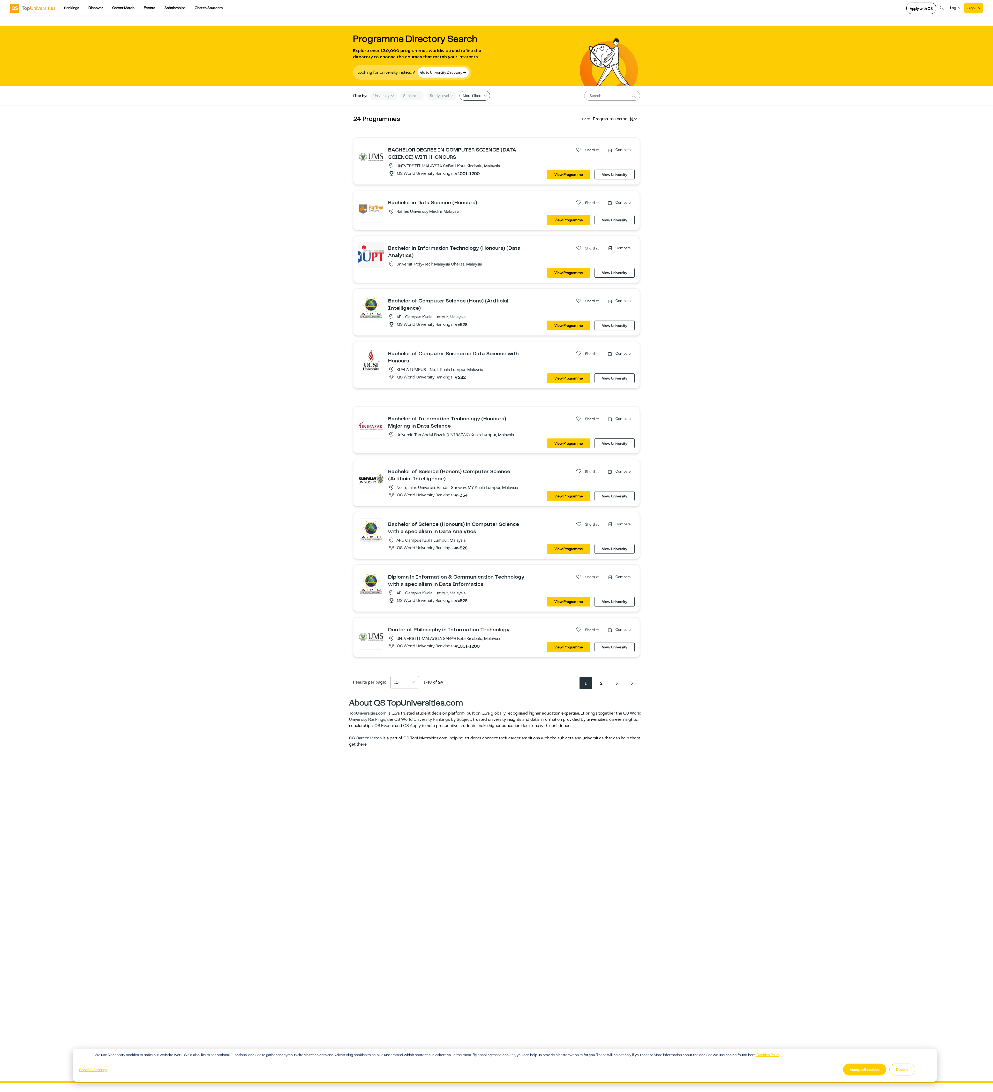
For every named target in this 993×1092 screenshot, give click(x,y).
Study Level (440, 95)
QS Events (384, 725)
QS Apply (412, 725)
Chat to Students (209, 7)
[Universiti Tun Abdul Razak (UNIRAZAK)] (371, 425)
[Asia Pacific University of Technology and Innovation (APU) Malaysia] (371, 307)
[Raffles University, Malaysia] (371, 209)
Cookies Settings (93, 1069)
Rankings (71, 7)
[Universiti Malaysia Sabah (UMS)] (371, 156)
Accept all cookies (864, 1069)
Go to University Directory (441, 72)
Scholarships (174, 7)
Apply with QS (921, 8)
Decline (902, 1069)
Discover (95, 7)
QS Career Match (365, 738)
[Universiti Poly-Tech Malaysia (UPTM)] (371, 254)
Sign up (973, 8)
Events (149, 7)
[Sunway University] (371, 478)
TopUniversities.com (368, 713)
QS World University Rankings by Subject (432, 719)
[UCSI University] (371, 360)
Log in (955, 7)
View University (614, 174)
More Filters (473, 95)
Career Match (123, 7)
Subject (410, 95)
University (381, 95)
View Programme (568, 174)
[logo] (33, 8)
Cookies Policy (768, 1054)
